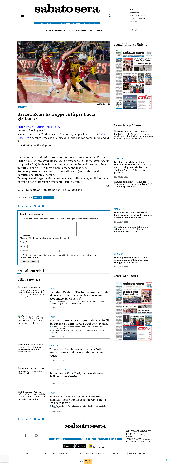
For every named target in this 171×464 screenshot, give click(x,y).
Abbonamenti (135, 13)
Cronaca (48, 30)
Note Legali (79, 454)
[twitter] (22, 206)
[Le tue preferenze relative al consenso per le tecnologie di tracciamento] (167, 460)
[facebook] (18, 206)
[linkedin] (26, 206)
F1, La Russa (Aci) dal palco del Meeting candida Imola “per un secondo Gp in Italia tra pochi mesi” (77, 399)
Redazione (134, 10)
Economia (60, 30)
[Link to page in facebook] (25, 435)
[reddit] (39, 206)
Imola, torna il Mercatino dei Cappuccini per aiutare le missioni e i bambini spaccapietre (133, 215)
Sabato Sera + (96, 30)
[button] (105, 14)
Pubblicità (134, 21)
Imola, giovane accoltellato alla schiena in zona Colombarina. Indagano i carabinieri (132, 260)
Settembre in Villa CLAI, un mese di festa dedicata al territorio (76, 375)
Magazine (81, 30)
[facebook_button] (132, 30)
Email (23, 246)
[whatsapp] (35, 206)
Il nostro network (100, 447)
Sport (70, 30)
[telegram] (43, 206)
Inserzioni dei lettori (137, 15)
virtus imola (49, 197)
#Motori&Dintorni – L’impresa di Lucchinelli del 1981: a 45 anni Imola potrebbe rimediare (79, 322)
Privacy (53, 454)
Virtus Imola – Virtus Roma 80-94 (39, 126)
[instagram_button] (136, 30)
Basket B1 (38, 197)
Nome (23, 242)
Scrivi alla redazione (137, 18)
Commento (26, 236)
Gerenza (90, 454)
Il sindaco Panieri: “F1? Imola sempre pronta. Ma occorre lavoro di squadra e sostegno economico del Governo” (79, 295)
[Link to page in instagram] (36, 435)
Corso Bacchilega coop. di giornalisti (140, 430)
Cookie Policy (65, 454)
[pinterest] (30, 206)
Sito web (24, 251)
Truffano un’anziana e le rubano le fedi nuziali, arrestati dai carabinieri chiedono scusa (76, 352)
